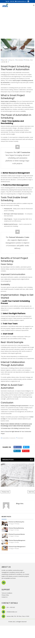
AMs (11, 621)
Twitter (27, 447)
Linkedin (18, 451)
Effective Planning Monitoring (16, 528)
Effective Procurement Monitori (17, 534)
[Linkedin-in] (4, 583)
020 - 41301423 (10, 1)
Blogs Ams (11, 60)
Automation (20, 438)
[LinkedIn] (28, 1)
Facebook (18, 447)
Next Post (31, 492)
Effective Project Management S (17, 546)
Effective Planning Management (17, 540)
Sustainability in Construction (9, 438)
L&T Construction (23, 152)
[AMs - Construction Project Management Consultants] (5, 5)
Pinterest (26, 451)
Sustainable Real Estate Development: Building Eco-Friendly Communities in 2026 (17, 475)
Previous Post (5, 492)
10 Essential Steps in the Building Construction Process (15, 428)
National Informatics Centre (19, 237)
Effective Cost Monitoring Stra (16, 522)
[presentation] (30, 460)
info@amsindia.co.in (22, 1)
